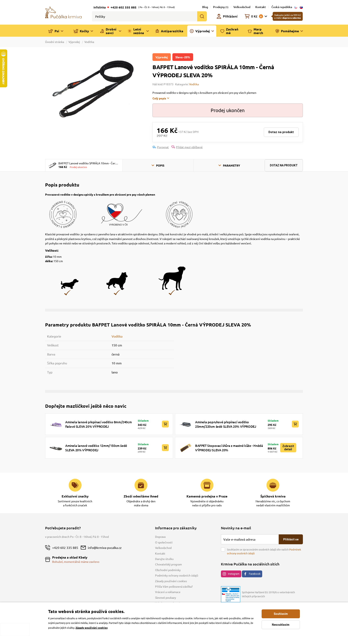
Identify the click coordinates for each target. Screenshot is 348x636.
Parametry (231, 165)
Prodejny (220, 7)
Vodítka (89, 42)
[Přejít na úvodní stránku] (63, 12)
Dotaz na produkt (281, 132)
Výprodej (74, 42)
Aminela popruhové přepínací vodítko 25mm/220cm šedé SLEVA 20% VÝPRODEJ (225, 424)
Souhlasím (281, 613)
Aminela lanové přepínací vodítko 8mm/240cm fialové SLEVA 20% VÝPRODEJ (98, 424)
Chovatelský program (168, 564)
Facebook (254, 573)
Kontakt (260, 7)
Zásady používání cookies (171, 581)
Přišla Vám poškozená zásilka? (174, 586)
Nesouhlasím (280, 624)
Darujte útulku (164, 559)
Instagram (233, 573)
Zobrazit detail (288, 447)
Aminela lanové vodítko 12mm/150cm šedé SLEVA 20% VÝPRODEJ (96, 447)
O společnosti (164, 542)
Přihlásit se (290, 539)
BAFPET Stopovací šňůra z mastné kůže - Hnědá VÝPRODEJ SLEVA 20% (229, 447)
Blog (205, 7)
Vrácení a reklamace (167, 592)
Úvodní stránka (55, 42)
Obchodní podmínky (168, 570)
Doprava (160, 536)
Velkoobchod (241, 7)
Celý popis (159, 98)
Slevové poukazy (165, 597)
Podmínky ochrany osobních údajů (176, 575)
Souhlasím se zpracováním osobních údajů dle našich (264, 551)
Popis (160, 165)
